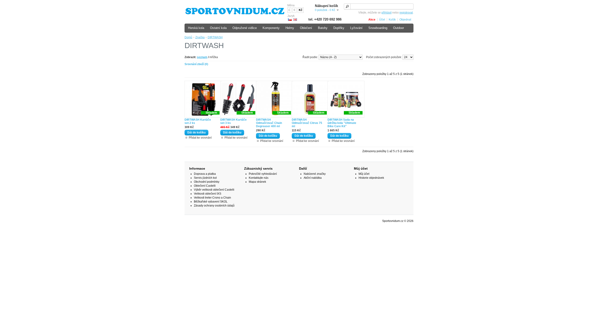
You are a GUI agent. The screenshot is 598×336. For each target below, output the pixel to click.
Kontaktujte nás (258, 177)
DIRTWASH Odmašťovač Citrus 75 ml (307, 123)
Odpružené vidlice (244, 28)
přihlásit (386, 12)
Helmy (289, 28)
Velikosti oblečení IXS (207, 193)
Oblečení (306, 28)
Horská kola (196, 28)
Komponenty (271, 28)
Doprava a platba (205, 173)
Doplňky (338, 28)
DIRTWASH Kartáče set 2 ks (198, 121)
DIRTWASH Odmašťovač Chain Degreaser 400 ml (269, 123)
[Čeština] (290, 19)
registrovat (406, 12)
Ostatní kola (218, 28)
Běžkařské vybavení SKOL (211, 201)
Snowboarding (377, 28)
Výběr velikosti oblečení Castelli (214, 189)
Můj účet (364, 173)
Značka (200, 37)
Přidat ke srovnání (200, 137)
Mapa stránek (257, 181)
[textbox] (378, 6)
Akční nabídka (313, 177)
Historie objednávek (371, 177)
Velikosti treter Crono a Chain (212, 197)
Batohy (322, 28)
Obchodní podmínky (206, 181)
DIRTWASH (215, 37)
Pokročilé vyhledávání (263, 173)
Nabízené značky (315, 173)
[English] (295, 19)
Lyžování (356, 28)
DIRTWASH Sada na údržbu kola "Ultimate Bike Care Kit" (341, 123)
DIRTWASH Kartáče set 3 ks (233, 121)
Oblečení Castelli (205, 185)
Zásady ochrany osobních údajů (214, 205)
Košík (392, 19)
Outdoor (398, 28)
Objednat (405, 19)
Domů (188, 37)
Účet (382, 19)
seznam (202, 57)
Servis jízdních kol (205, 177)
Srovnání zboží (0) (196, 64)
